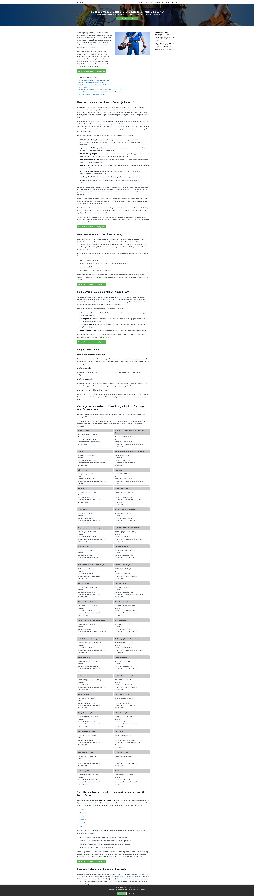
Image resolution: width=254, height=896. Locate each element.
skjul (95, 77)
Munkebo (83, 813)
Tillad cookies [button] (121, 893)
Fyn (152, 2)
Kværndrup (83, 823)
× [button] (252, 885)
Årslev (82, 826)
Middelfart (83, 820)
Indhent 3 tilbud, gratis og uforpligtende (127, 18)
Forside (140, 2)
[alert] (127, 890)
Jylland (146, 2)
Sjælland (157, 2)
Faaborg (82, 809)
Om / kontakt (166, 2)
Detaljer (141, 890)
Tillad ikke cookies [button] (132, 893)
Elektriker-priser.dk (84, 2)
